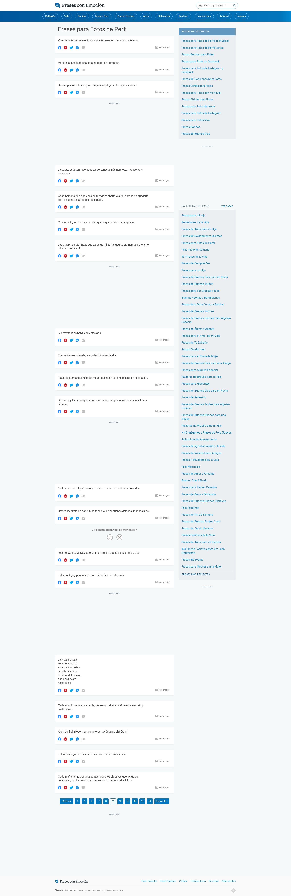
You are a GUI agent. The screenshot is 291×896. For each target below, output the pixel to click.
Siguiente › (162, 801)
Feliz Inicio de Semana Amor (199, 439)
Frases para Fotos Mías (196, 120)
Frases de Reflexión (194, 397)
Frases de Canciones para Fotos (202, 79)
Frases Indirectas (192, 559)
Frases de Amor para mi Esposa (201, 542)
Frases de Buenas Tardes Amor (201, 521)
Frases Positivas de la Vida (198, 535)
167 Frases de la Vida (195, 256)
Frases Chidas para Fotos (197, 99)
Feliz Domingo (190, 508)
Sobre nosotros (229, 881)
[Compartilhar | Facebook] (59, 47)
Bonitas (82, 16)
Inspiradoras (204, 16)
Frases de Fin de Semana (197, 514)
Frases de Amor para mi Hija (199, 229)
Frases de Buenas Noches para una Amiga (204, 417)
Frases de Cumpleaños (196, 263)
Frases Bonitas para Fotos (198, 54)
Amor (146, 16)
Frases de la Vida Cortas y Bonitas (203, 304)
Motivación (164, 16)
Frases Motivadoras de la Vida (200, 459)
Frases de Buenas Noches (198, 311)
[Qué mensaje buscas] (234, 5)
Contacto (183, 881)
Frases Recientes (149, 881)
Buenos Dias (101, 16)
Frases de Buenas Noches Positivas (204, 501)
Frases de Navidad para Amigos (201, 453)
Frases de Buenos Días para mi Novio (205, 390)
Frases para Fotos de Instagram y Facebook (202, 70)
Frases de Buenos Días (196, 133)
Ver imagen (164, 47)
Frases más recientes (196, 574)
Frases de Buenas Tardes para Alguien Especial (206, 406)
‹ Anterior (67, 801)
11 (128, 801)
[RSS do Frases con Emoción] (233, 890)
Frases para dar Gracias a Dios (200, 290)
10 (120, 801)
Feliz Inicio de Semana (195, 249)
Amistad (224, 16)
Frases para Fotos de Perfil (198, 243)
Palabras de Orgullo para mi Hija (202, 376)
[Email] (83, 47)
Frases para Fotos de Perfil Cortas (203, 47)
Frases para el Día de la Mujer (200, 356)
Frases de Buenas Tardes (197, 284)
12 (135, 801)
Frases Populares (168, 881)
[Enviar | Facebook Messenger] (77, 47)
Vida (66, 16)
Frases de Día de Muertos (197, 528)
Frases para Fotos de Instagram (201, 113)
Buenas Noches (125, 16)
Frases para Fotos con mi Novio (201, 92)
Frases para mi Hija (193, 215)
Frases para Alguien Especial (200, 370)
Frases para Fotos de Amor (198, 106)
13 (142, 801)
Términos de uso (198, 881)
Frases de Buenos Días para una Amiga (206, 363)
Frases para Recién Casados (199, 487)
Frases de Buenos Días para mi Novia (205, 277)
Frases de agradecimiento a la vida (203, 446)
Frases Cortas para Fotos (197, 85)
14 (150, 801)
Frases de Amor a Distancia (199, 494)
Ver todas (227, 206)
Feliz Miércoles (191, 466)
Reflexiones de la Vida (195, 222)
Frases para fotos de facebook (200, 61)
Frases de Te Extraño (195, 342)
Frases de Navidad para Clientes (202, 236)
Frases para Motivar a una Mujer (202, 566)
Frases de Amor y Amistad (198, 473)
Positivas (183, 16)
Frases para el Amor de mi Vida (201, 335)
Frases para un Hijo (194, 270)
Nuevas (241, 16)
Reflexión (50, 16)
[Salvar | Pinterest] (65, 47)
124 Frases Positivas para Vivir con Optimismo (203, 551)
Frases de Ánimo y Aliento (198, 329)
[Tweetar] (71, 47)
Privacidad (214, 881)
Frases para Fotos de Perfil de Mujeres (205, 40)
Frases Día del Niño (193, 349)
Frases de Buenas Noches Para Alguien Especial (206, 320)
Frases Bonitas (191, 127)
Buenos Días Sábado (194, 480)
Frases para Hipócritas (196, 383)
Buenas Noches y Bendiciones (201, 297)
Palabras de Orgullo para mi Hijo (202, 425)
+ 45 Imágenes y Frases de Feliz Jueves (206, 432)
